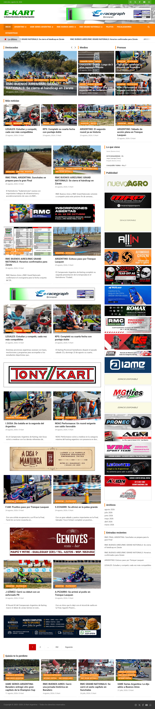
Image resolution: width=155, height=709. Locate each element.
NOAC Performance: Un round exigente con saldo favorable (132, 89)
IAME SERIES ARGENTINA (40, 27)
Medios (84, 47)
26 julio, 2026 (85, 693)
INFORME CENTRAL (50, 678)
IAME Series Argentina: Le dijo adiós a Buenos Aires (133, 685)
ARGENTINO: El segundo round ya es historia (93, 131)
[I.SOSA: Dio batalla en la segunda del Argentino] (28, 405)
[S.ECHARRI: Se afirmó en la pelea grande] (77, 489)
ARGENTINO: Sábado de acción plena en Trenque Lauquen (130, 132)
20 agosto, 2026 (85, 70)
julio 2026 (108, 512)
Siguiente (69, 647)
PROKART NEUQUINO (95, 84)
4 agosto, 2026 (48, 693)
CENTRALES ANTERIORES (14, 675)
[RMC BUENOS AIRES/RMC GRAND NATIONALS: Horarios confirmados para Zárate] (28, 241)
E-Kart (22, 92)
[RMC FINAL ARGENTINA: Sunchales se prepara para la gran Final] (28, 159)
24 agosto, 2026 (123, 70)
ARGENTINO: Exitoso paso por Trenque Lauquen (121, 39)
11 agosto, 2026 (11, 693)
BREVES (9, 123)
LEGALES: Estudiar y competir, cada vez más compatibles (21, 131)
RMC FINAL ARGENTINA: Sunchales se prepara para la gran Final (25, 179)
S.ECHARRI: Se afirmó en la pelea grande (76, 507)
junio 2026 (109, 516)
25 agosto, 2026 (11, 135)
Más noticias (12, 100)
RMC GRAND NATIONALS (89, 27)
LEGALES (27, 123)
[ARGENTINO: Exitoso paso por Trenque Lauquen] (77, 241)
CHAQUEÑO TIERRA (86, 61)
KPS (52, 123)
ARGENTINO (19, 27)
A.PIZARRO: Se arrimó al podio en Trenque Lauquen (72, 593)
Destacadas (11, 47)
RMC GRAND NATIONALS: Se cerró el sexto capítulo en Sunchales (95, 687)
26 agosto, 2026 (12, 92)
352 (56, 647)
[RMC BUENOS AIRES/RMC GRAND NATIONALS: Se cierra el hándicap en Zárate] (77, 159)
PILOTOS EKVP (132, 61)
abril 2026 (108, 522)
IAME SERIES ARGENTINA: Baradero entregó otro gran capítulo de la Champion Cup (20, 687)
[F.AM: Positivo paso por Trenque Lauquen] (28, 489)
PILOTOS (109, 27)
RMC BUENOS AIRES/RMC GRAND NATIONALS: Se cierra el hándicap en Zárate (74, 180)
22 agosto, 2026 (123, 138)
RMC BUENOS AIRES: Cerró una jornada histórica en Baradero (57, 687)
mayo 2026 (109, 519)
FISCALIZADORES (124, 27)
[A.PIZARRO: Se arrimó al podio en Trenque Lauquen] (77, 574)
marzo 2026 (109, 525)
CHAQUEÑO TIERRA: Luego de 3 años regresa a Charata (96, 66)
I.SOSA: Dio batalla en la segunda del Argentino (129, 66)
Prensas (121, 47)
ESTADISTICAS (11, 33)
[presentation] (71, 47)
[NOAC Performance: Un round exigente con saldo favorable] (77, 405)
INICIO (8, 27)
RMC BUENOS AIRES (65, 27)
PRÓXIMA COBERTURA (73, 169)
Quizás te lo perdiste (16, 655)
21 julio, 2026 (123, 690)
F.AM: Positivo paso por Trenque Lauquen (27, 507)
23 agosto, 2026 (86, 135)
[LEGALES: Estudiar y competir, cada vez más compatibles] (28, 318)
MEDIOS (98, 61)
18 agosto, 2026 (85, 93)
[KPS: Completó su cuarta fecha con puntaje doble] (77, 318)
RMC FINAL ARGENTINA (24, 172)
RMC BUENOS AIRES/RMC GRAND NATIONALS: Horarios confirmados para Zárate (62, 39)
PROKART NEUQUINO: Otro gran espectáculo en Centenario (96, 89)
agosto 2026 (110, 509)
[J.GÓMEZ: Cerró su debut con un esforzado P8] (28, 574)
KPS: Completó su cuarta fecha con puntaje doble (59, 131)
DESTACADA (11, 76)
